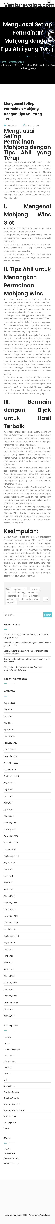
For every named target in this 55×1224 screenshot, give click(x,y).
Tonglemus (12, 125)
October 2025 (10, 769)
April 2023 (8, 969)
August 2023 (9, 942)
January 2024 (10, 909)
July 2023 (8, 949)
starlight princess (12, 1092)
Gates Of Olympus (12, 1049)
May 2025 (8, 803)
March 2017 (9, 1016)
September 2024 (11, 856)
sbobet (7, 1074)
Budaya (7, 1037)
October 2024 (10, 849)
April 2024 (8, 889)
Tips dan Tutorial (11, 1098)
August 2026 (9, 703)
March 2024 (9, 896)
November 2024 (11, 843)
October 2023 (10, 929)
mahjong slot (19, 589)
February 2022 (10, 996)
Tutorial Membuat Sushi (15, 1110)
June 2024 (8, 876)
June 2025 (8, 796)
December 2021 (11, 1002)
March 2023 (9, 976)
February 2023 (10, 982)
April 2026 (8, 729)
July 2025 (8, 789)
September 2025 (11, 776)
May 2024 (8, 882)
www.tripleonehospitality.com (28, 162)
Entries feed (10, 1153)
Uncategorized (10, 1122)
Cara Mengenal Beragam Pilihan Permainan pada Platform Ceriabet (26, 652)
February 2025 (10, 823)
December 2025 (11, 756)
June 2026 (8, 716)
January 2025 (10, 829)
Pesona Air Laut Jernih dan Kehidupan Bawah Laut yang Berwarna (26, 636)
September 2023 (11, 936)
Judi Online (9, 1055)
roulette (7, 1068)
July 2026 (8, 709)
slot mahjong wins (29, 599)
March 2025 (9, 816)
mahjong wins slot (26, 592)
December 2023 (11, 916)
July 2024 (8, 869)
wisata (7, 1129)
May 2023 (8, 962)
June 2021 (8, 1009)
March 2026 (9, 736)
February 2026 (10, 743)
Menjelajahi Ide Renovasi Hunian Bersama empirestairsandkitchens (23, 668)
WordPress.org (11, 1163)
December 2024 (11, 836)
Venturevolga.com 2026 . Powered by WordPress (27, 1215)
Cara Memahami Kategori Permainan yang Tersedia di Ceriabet (27, 660)
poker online (9, 1062)
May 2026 (8, 723)
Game (6, 1043)
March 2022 (9, 989)
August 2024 (9, 863)
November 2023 (11, 922)
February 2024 (10, 902)
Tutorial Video (10, 1116)
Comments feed (12, 1158)
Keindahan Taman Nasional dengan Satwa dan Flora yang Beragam (27, 644)
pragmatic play (14, 596)
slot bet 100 (9, 1086)
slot (5, 1080)
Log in (7, 1148)
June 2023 (8, 956)
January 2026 (10, 749)
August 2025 (9, 783)
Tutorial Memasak (12, 1104)
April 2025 (8, 809)
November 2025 (11, 763)
